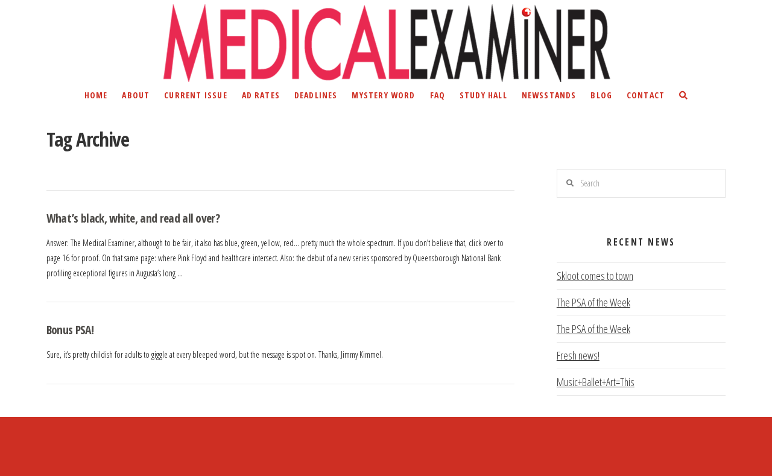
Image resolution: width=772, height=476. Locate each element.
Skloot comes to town (595, 275)
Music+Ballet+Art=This (595, 382)
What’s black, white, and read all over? (133, 218)
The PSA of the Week (593, 302)
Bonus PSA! (69, 330)
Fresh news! (578, 355)
